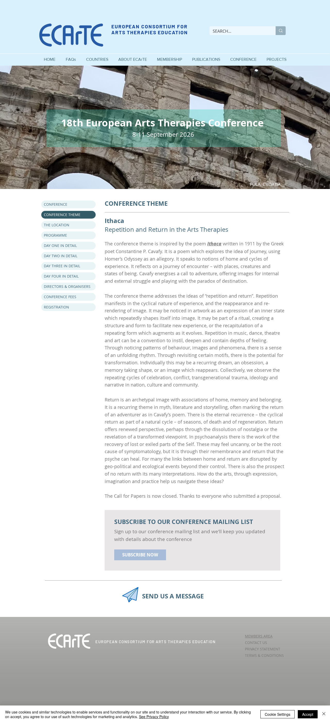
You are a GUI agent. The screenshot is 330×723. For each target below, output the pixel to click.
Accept (307, 714)
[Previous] (28, 127)
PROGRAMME (55, 235)
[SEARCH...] (281, 30)
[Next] (301, 127)
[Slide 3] (165, 178)
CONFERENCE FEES (60, 296)
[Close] (324, 714)
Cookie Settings (277, 714)
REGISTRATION (56, 307)
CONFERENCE (55, 204)
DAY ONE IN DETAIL (60, 245)
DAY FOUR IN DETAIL (61, 276)
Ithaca (214, 243)
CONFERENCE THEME (62, 214)
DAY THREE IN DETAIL (62, 265)
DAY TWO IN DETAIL (60, 255)
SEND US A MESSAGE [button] (173, 596)
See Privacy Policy (154, 716)
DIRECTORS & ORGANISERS (67, 286)
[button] (132, 57)
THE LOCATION (56, 224)
